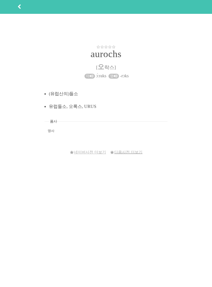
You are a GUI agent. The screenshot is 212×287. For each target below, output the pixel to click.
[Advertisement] (106, 29)
